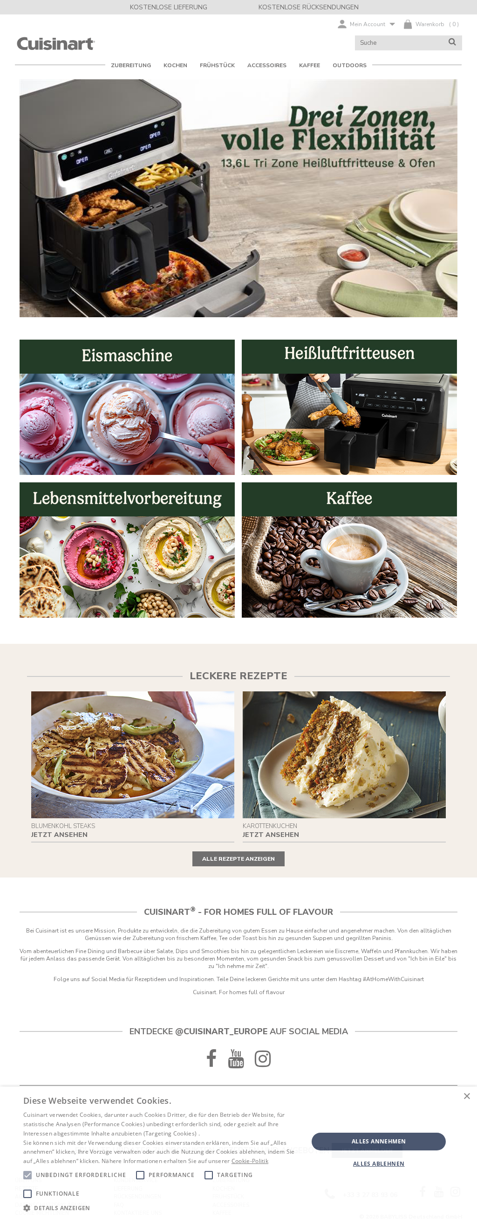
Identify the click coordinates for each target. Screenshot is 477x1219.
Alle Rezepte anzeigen (238, 859)
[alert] (238, 1153)
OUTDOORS (350, 65)
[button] (161, 1207)
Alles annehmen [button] (379, 1141)
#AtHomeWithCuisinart (393, 979)
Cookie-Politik (250, 1161)
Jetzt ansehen (59, 834)
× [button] (466, 1096)
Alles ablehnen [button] (379, 1164)
